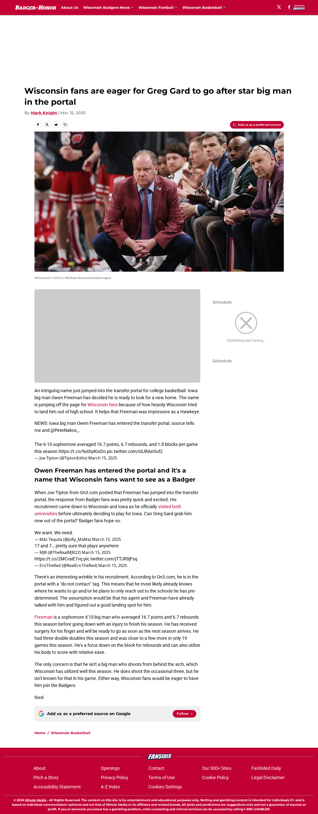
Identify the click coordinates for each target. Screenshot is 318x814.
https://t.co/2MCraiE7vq (58, 558)
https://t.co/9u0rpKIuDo (82, 451)
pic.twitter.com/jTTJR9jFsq (110, 558)
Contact (156, 768)
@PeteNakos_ (65, 430)
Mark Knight (44, 112)
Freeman (43, 617)
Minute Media (35, 800)
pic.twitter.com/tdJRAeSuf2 (135, 451)
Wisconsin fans (102, 404)
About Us (69, 7)
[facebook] (289, 7)
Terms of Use (161, 777)
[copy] (65, 124)
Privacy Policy (114, 777)
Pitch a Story (46, 777)
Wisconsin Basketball (70, 733)
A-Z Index (110, 786)
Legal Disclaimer (268, 777)
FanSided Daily (266, 768)
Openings (110, 768)
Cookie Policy (215, 777)
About (39, 768)
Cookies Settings (165, 786)
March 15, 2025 (102, 458)
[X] (279, 7)
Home (40, 733)
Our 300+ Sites (216, 768)
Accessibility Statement (57, 786)
